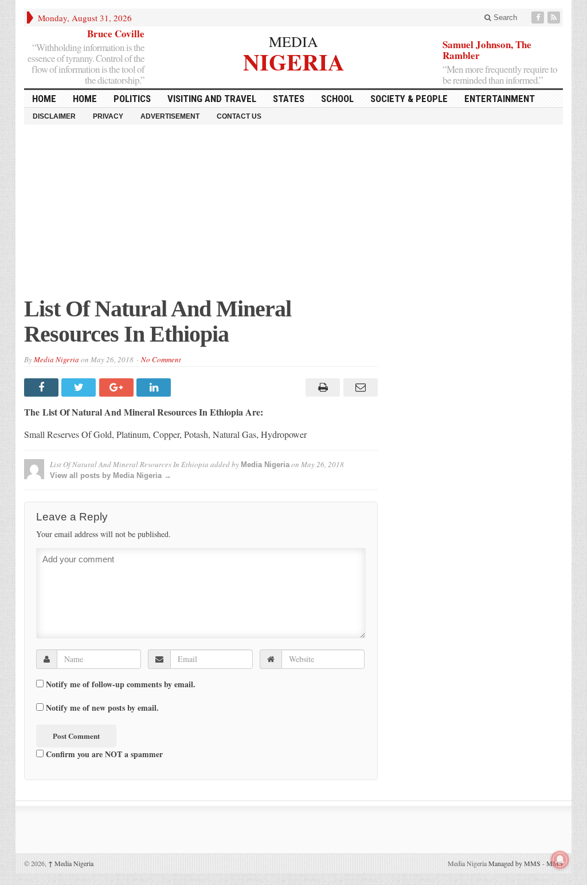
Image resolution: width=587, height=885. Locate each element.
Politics (132, 98)
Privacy (108, 116)
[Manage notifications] (560, 860)
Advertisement (169, 116)
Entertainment (499, 98)
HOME (44, 98)
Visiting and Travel (211, 98)
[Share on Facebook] (42, 387)
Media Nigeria (56, 359)
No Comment (161, 359)
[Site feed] (555, 17)
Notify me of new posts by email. (102, 708)
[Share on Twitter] (80, 387)
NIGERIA (294, 60)
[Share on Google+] (117, 387)
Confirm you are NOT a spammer (103, 753)
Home (85, 98)
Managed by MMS (514, 863)
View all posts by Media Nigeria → (110, 475)
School (337, 98)
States (288, 98)
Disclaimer (54, 116)
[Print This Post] (321, 387)
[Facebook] (539, 17)
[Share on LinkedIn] (155, 387)
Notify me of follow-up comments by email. (120, 684)
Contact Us (239, 116)
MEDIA (293, 41)
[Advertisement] (293, 216)
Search (504, 17)
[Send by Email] (358, 387)
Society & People (409, 98)
